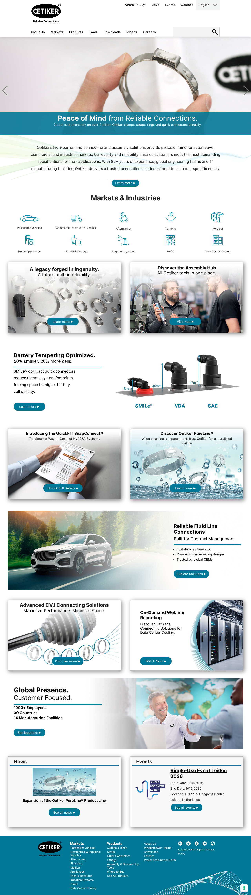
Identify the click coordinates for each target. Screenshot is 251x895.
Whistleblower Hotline (157, 847)
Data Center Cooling (218, 251)
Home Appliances (29, 251)
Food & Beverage (76, 251)
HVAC (170, 251)
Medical (218, 228)
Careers (149, 32)
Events (170, 5)
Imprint (200, 849)
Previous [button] (5, 91)
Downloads (112, 32)
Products (76, 32)
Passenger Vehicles (29, 227)
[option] (125, 86)
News (155, 5)
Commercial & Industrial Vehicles (76, 227)
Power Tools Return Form (160, 860)
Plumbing (171, 228)
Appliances (77, 871)
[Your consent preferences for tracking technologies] (244, 888)
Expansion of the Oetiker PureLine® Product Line (64, 800)
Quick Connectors (118, 856)
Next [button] (246, 91)
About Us (37, 32)
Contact (187, 5)
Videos (131, 32)
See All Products (117, 875)
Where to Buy (115, 871)
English (204, 5)
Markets (57, 32)
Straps (111, 851)
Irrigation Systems (123, 251)
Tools (93, 32)
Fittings (111, 860)
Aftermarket (123, 228)
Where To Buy (134, 5)
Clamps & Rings (117, 847)
